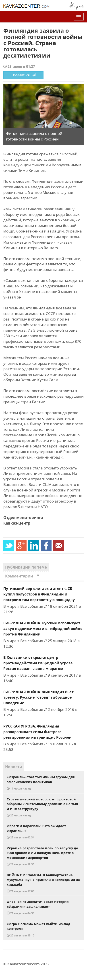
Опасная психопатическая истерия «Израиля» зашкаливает (38, 907)
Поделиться (22, 75)
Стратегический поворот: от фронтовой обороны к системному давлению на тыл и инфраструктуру (42, 807)
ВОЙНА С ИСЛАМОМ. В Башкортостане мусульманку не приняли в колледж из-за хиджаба (43, 883)
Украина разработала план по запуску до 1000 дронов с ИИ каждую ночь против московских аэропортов (42, 856)
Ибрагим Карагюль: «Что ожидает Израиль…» (36, 831)
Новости (13, 766)
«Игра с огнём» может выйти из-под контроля (38, 929)
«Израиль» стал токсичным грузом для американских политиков (41, 782)
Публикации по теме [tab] (26, 567)
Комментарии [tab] (22, 576)
